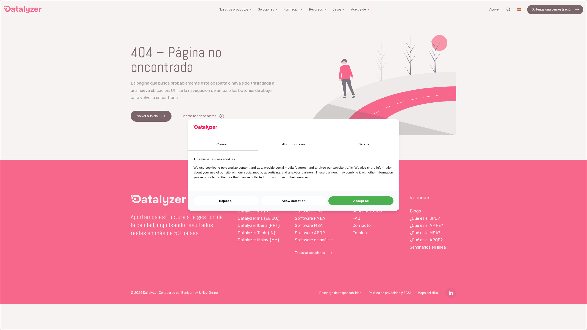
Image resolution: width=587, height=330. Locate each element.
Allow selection (294, 201)
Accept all (361, 201)
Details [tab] (363, 144)
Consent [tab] (223, 144)
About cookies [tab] (293, 144)
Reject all (226, 201)
